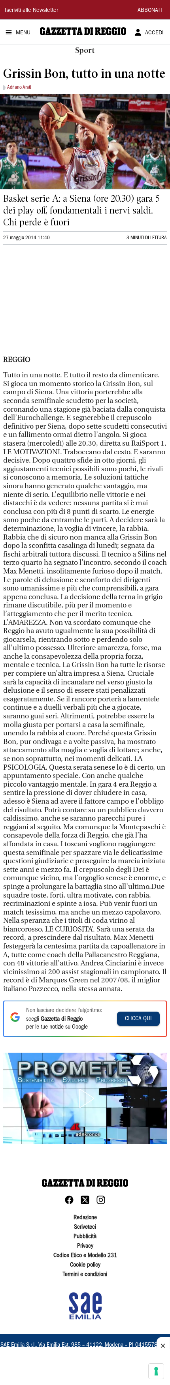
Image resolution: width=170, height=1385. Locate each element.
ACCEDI (154, 33)
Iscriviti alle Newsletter (31, 10)
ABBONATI (150, 10)
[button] (85, 1098)
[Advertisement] (62, 303)
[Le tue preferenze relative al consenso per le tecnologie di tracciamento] (156, 1371)
